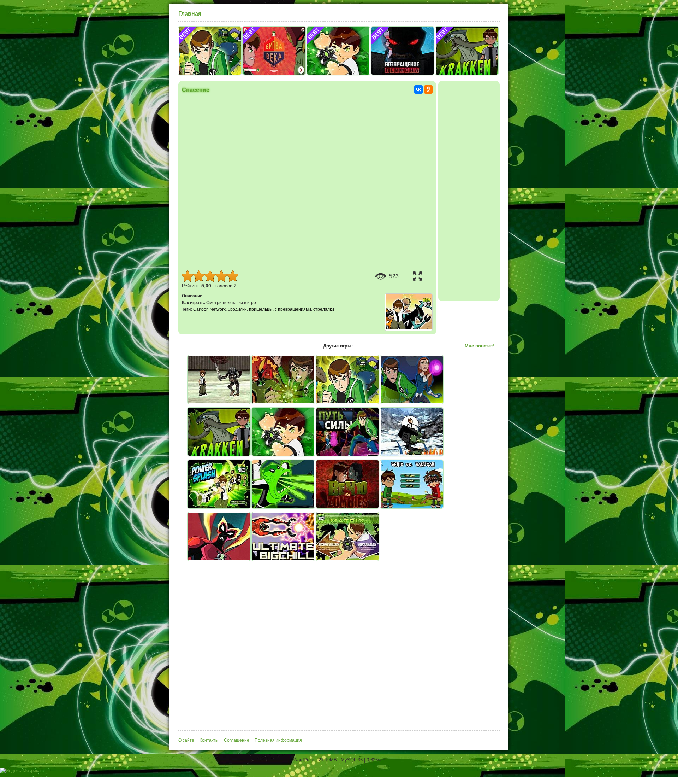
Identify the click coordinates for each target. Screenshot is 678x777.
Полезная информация (278, 740)
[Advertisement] (469, 190)
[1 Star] (187, 276)
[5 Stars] (232, 276)
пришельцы (261, 309)
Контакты (209, 740)
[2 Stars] (198, 276)
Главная (189, 14)
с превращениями (293, 309)
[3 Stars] (210, 276)
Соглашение (236, 740)
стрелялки (323, 309)
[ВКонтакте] (418, 89)
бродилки (237, 309)
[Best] (210, 73)
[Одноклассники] (428, 89)
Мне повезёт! (479, 346)
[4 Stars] (221, 276)
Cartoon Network (209, 309)
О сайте (186, 740)
